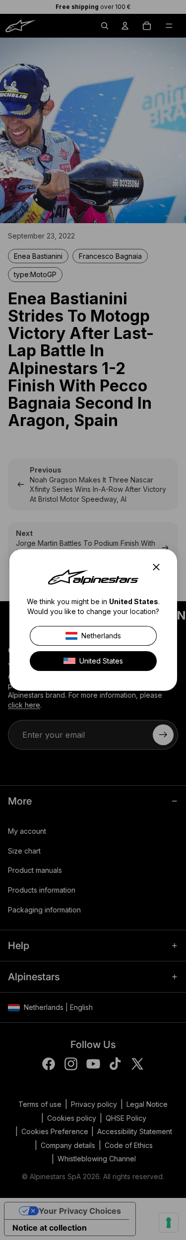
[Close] (159, 567)
